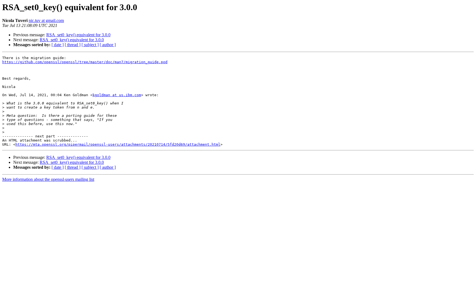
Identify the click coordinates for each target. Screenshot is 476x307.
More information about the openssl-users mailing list (48, 179)
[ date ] (58, 44)
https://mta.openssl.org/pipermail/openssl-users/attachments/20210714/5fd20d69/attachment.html (117, 144)
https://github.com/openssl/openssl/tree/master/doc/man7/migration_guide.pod (84, 62)
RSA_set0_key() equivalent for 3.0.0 (78, 34)
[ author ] (108, 44)
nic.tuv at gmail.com (46, 20)
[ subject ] (90, 44)
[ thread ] (72, 44)
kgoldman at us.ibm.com (117, 95)
